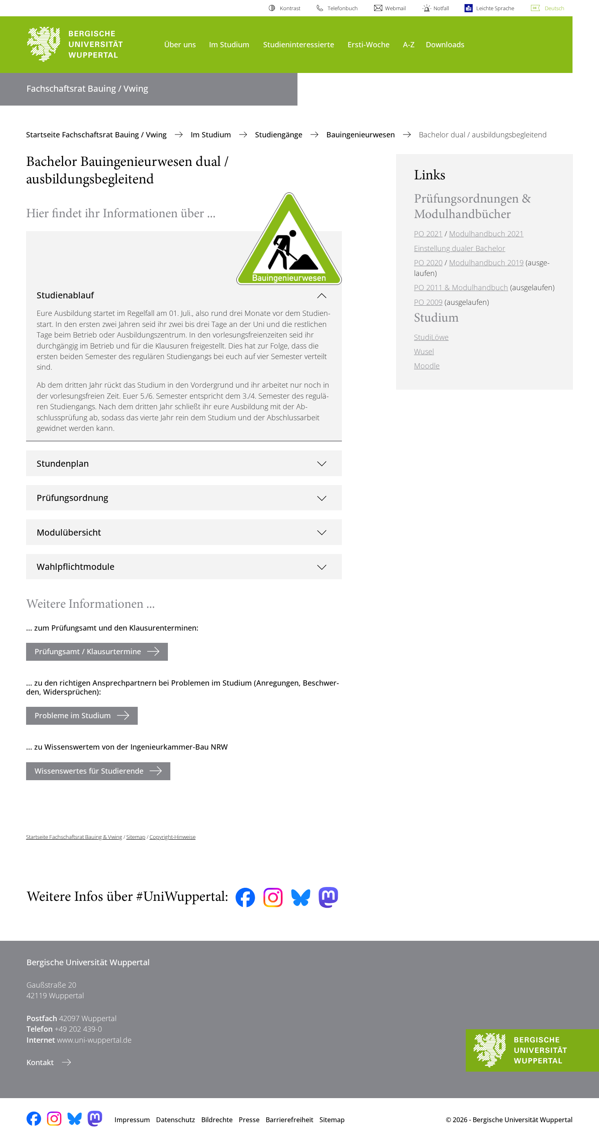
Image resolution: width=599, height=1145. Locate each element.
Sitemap (135, 837)
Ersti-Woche (369, 44)
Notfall (441, 8)
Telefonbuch (343, 8)
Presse (249, 1119)
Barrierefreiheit (289, 1119)
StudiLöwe (431, 337)
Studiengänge (279, 134)
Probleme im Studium (73, 715)
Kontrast (290, 8)
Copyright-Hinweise (173, 837)
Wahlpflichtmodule (76, 566)
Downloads (445, 44)
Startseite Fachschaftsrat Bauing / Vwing (97, 134)
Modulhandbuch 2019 (486, 262)
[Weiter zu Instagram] (273, 897)
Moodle (427, 366)
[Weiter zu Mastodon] (328, 897)
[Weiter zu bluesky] (301, 897)
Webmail (395, 8)
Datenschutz (175, 1119)
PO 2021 (428, 233)
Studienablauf (65, 294)
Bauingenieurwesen (361, 134)
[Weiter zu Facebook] (245, 897)
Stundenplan (63, 463)
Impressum (132, 1119)
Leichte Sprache (495, 8)
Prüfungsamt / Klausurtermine (88, 651)
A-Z (408, 44)
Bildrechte (217, 1119)
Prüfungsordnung (72, 497)
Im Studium (229, 44)
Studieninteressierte (298, 44)
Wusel (424, 351)
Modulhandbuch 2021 (486, 233)
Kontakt (41, 1062)
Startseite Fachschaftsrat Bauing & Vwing (74, 837)
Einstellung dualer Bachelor (459, 248)
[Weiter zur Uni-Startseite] (91, 44)
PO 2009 (428, 302)
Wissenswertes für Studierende (89, 771)
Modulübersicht (69, 532)
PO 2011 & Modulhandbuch (461, 287)
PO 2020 (428, 262)
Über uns (180, 44)
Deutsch (554, 8)
